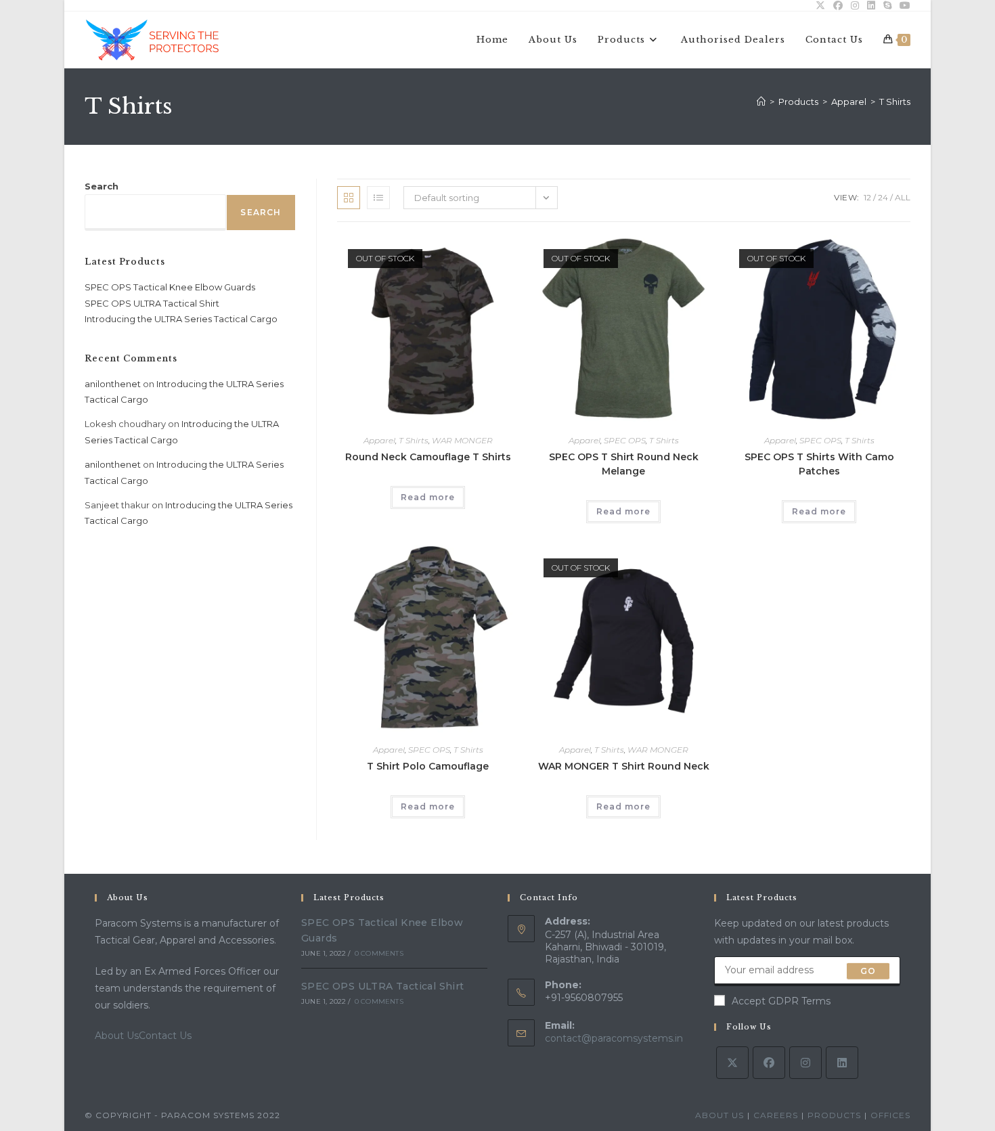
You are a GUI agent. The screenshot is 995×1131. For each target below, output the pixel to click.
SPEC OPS (625, 440)
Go (868, 971)
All (902, 197)
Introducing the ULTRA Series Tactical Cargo (181, 318)
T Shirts (894, 101)
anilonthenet (113, 383)
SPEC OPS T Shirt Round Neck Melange (624, 464)
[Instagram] (805, 1062)
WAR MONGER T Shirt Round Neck (623, 766)
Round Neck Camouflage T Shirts (428, 457)
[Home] (761, 101)
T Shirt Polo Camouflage (428, 766)
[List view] (378, 197)
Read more (428, 497)
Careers (775, 1115)
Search (101, 186)
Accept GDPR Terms (781, 1001)
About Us (117, 1035)
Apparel (379, 440)
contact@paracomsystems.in (614, 1038)
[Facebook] (769, 1062)
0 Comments (379, 953)
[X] (732, 1062)
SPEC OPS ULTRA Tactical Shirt (152, 303)
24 (883, 197)
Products (834, 1115)
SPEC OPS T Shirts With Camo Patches (819, 464)
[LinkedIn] (842, 1062)
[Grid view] (348, 197)
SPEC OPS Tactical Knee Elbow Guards (170, 287)
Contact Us (165, 1035)
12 (867, 197)
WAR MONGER (462, 440)
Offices (890, 1115)
